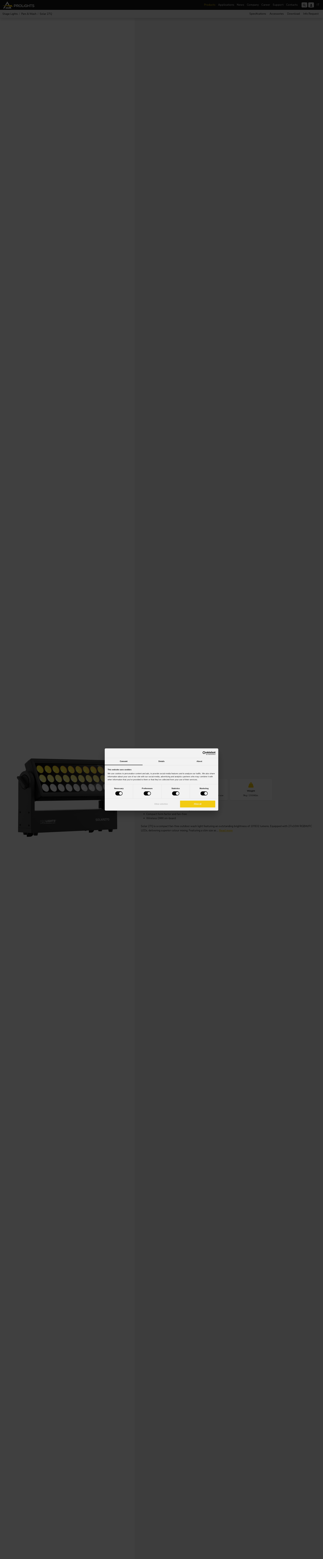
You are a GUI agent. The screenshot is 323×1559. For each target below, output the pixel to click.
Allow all (197, 804)
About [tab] (199, 761)
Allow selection (161, 804)
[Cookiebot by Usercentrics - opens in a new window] (204, 753)
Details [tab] (161, 761)
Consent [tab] (123, 761)
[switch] (147, 793)
